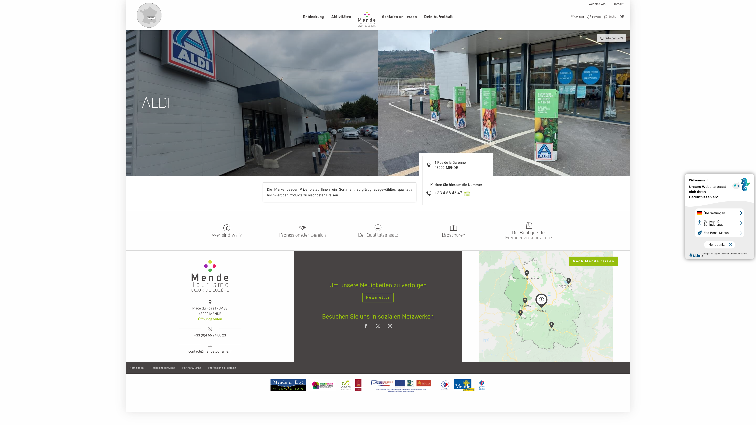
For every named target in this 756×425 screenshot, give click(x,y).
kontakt (618, 4)
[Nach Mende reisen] (149, 26)
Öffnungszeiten (210, 319)
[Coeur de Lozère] (323, 385)
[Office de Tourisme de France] (481, 385)
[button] (610, 16)
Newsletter (378, 297)
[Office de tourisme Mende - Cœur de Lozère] (367, 19)
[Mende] (464, 385)
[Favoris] (594, 16)
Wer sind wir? (597, 4)
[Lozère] (346, 385)
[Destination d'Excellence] (445, 385)
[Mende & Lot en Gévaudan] (288, 385)
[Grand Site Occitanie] (359, 385)
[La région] (401, 385)
